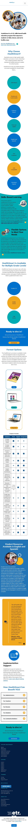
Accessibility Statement (5, 799)
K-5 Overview (3, 744)
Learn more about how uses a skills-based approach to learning (12, 222)
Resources (3, 773)
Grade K (2, 757)
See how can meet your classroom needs (8, 44)
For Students (7, 707)
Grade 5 (2, 763)
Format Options (4, 750)
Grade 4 (2, 762)
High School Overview (5, 747)
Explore (2, 742)
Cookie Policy (18, 821)
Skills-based (3, 743)
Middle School (3, 765)
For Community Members (10, 713)
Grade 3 (2, 761)
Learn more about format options (13, 252)
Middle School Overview (5, 746)
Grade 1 (2, 758)
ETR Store (3, 795)
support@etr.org (6, 788)
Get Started (14, 342)
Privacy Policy (3, 796)
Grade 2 (2, 759)
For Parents (6, 702)
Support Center (4, 774)
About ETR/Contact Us (5, 794)
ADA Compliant (4, 751)
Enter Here (6, 781)
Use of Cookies (4, 800)
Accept (14, 825)
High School (3, 766)
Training (2, 772)
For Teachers (7, 696)
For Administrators (8, 690)
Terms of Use (3, 798)
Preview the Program (5, 748)
